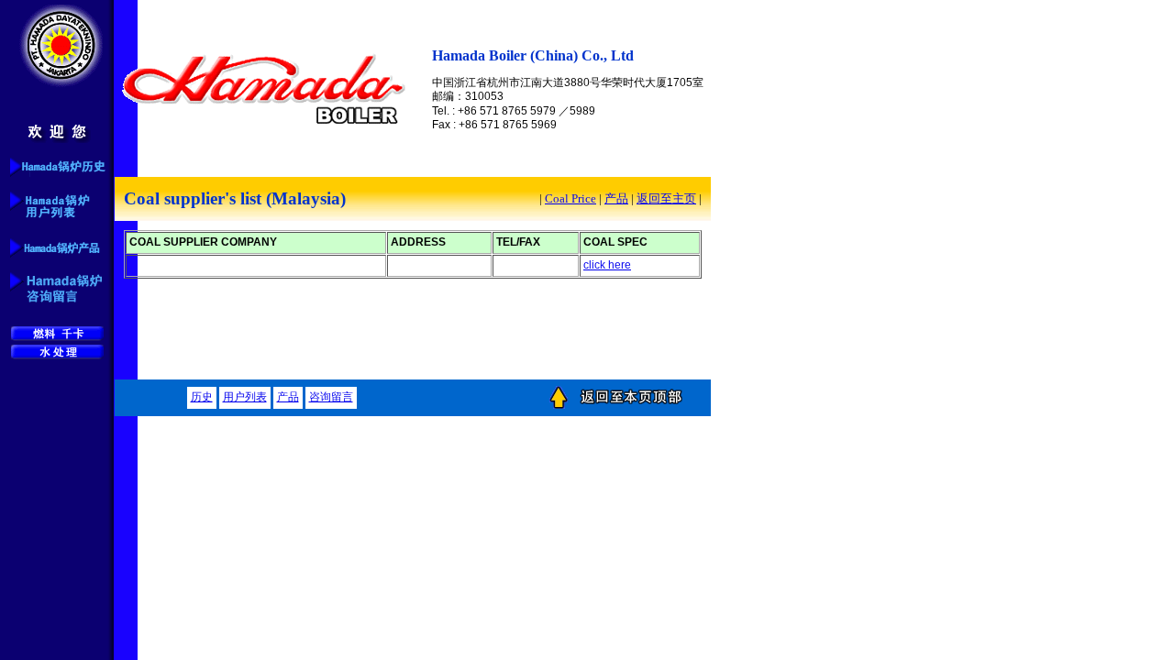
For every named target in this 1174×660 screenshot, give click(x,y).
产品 (616, 198)
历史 (202, 396)
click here (607, 264)
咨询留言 (331, 396)
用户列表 (245, 396)
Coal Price (570, 198)
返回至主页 (666, 198)
